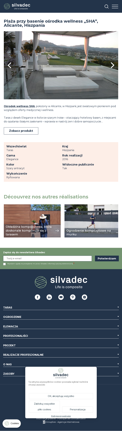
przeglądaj (10, 206)
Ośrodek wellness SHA (19, 106)
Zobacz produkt (21, 131)
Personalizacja (77, 409)
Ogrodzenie (12, 316)
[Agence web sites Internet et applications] (44, 422)
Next (112, 65)
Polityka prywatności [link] (61, 416)
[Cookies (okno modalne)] (12, 424)
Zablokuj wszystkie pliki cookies (44, 406)
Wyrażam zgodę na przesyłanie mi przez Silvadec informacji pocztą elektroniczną (40, 264)
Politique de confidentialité (72, 418)
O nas (7, 364)
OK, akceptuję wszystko (61, 396)
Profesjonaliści (15, 335)
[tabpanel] (61, 65)
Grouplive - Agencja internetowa (62, 422)
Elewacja (10, 326)
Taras (7, 307)
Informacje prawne (46, 418)
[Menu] (115, 6)
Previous (9, 65)
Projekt (9, 345)
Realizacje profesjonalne (23, 354)
